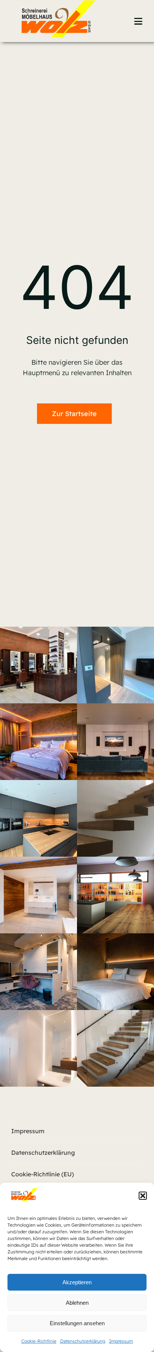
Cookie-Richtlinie (38, 1341)
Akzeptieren (77, 1282)
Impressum (121, 1341)
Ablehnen (77, 1303)
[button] (143, 1195)
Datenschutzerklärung (82, 1341)
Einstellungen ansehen (77, 1323)
